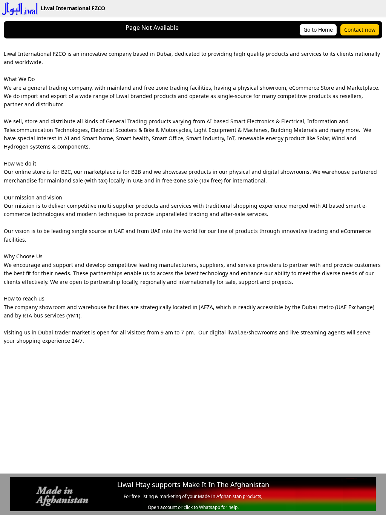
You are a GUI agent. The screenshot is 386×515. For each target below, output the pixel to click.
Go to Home (318, 29)
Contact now (359, 29)
